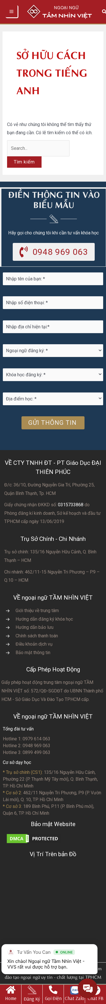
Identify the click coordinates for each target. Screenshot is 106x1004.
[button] (54, 252)
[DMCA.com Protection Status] (34, 838)
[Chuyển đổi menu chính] (12, 11)
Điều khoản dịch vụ (34, 644)
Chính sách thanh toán (37, 635)
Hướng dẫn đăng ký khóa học (44, 619)
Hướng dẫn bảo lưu (34, 627)
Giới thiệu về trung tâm (37, 610)
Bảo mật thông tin (33, 652)
